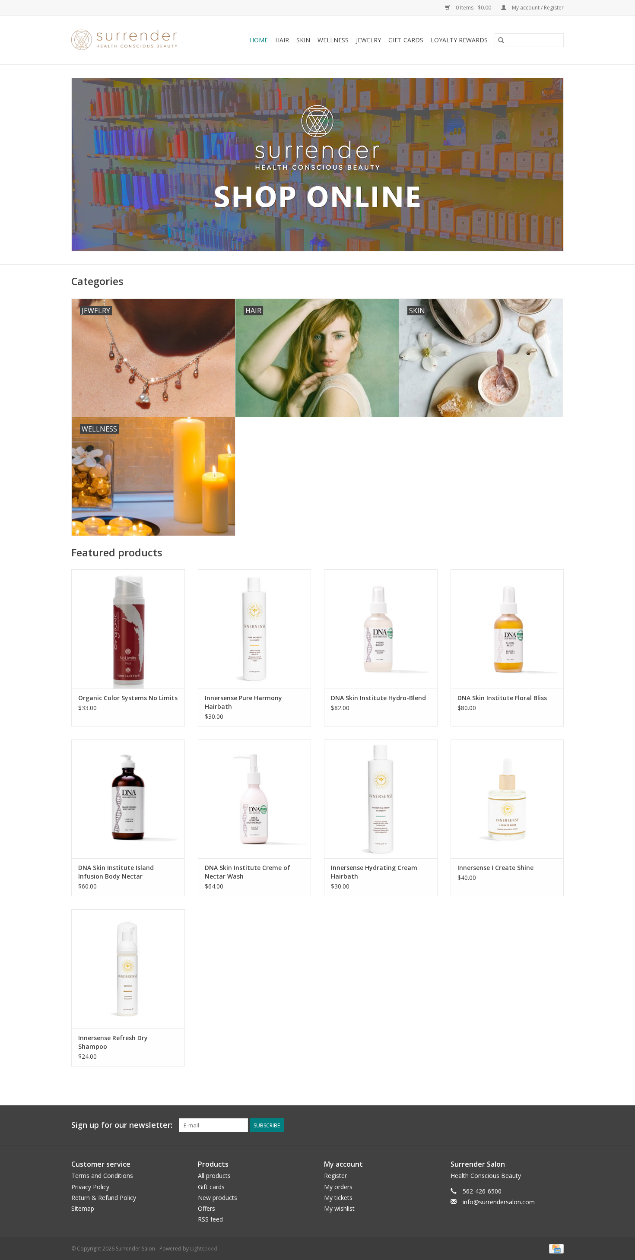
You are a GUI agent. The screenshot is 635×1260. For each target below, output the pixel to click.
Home (259, 40)
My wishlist (339, 1208)
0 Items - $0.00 (473, 7)
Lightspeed (203, 1248)
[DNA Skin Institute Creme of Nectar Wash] (254, 798)
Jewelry (368, 40)
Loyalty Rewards (459, 40)
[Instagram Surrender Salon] (557, 1125)
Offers (206, 1208)
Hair (282, 40)
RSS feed (210, 1219)
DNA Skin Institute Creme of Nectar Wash (247, 871)
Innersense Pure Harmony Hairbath (243, 702)
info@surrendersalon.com (499, 1202)
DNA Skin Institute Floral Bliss (502, 698)
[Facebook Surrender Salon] (541, 1125)
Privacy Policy (90, 1187)
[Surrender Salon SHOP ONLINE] (317, 164)
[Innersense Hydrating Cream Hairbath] (381, 798)
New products (217, 1197)
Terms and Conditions (102, 1175)
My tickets (338, 1197)
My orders (338, 1187)
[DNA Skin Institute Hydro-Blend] (381, 628)
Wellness (333, 40)
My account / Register (537, 7)
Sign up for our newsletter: (121, 1125)
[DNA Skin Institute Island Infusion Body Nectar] (128, 798)
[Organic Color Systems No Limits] (128, 628)
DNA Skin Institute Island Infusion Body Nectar (116, 871)
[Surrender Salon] (133, 40)
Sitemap (82, 1208)
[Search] (501, 40)
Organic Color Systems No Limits (128, 698)
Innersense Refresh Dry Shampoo (113, 1042)
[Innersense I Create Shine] (507, 798)
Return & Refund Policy (103, 1197)
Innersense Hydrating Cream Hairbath (374, 871)
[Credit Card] (555, 1248)
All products (214, 1175)
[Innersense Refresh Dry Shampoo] (128, 968)
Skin (303, 40)
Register (335, 1175)
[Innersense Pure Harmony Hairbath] (254, 628)
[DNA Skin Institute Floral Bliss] (507, 628)
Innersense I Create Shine (495, 867)
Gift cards (405, 40)
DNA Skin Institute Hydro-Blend (378, 698)
